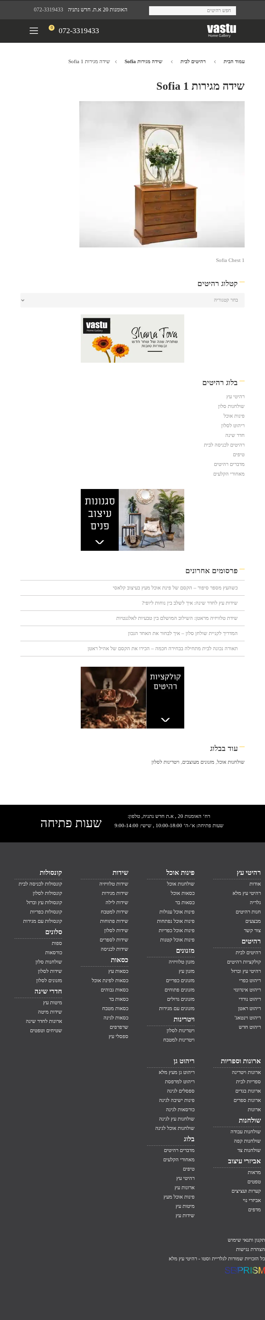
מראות (254, 1172)
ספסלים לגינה (181, 1091)
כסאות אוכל (183, 893)
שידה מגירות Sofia (144, 61)
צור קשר (252, 930)
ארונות (254, 1109)
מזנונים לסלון (49, 980)
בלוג (189, 1139)
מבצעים (253, 921)
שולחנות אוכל (231, 762)
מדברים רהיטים (229, 464)
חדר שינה (235, 435)
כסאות (119, 960)
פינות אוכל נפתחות (176, 921)
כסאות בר (185, 902)
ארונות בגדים (248, 1091)
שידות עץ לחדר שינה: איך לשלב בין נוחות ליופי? (190, 603)
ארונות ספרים (247, 1100)
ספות (57, 943)
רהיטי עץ (235, 396)
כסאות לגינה (116, 1017)
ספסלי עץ (118, 1036)
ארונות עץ (185, 1187)
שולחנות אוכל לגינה (175, 1128)
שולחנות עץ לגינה (177, 1119)
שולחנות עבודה (245, 1131)
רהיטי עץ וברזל (246, 971)
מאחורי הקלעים (229, 474)
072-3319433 (48, 9)
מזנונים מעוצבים (198, 762)
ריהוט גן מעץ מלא (177, 1072)
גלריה (255, 902)
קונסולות (51, 872)
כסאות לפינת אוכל (110, 980)
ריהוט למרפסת (180, 1081)
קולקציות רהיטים (244, 962)
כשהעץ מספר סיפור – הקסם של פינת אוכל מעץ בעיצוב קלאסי (175, 587)
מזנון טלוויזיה (182, 962)
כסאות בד (118, 999)
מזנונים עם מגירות (177, 1008)
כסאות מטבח (115, 1008)
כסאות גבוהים (114, 990)
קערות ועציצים (246, 1191)
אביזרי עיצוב (244, 1161)
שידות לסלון (116, 930)
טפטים (254, 1181)
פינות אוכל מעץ (179, 1197)
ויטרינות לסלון (165, 762)
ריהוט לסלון (233, 425)
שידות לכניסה (114, 949)
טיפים (239, 454)
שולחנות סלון (231, 406)
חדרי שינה (48, 991)
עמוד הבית (234, 61)
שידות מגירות (115, 893)
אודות (255, 884)
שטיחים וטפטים (46, 1030)
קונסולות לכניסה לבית (40, 884)
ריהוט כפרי (250, 980)
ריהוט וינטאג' (248, 1017)
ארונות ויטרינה (246, 1072)
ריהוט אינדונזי (247, 990)
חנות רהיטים (248, 912)
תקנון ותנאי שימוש (246, 1240)
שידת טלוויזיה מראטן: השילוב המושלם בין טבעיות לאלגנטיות (177, 618)
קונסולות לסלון (47, 893)
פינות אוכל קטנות (177, 939)
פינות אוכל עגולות (177, 912)
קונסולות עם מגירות (42, 921)
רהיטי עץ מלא (247, 893)
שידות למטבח (114, 912)
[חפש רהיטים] (157, 9)
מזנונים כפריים (180, 980)
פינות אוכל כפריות (177, 930)
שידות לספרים (114, 939)
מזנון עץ (187, 971)
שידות (120, 872)
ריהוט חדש (250, 1027)
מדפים (254, 1209)
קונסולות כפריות (46, 912)
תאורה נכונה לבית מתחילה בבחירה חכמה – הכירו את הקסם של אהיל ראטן (163, 648)
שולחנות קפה (247, 1141)
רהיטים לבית (193, 61)
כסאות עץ (118, 971)
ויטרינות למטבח (179, 1040)
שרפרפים (119, 1027)
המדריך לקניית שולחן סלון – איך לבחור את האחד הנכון (183, 633)
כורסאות (53, 952)
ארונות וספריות (241, 1061)
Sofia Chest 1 (230, 260)
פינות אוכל (234, 416)
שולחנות (250, 1120)
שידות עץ (185, 1215)
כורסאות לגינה (180, 1109)
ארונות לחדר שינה (44, 1021)
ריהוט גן (184, 1061)
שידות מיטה (50, 1012)
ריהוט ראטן (249, 1008)
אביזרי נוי (252, 1200)
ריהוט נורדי (250, 999)
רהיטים (251, 941)
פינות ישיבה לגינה (177, 1100)
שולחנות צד (249, 1150)
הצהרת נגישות (250, 1249)
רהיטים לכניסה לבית (224, 445)
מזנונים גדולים (181, 999)
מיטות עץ (52, 1002)
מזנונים (185, 950)
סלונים (53, 932)
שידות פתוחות (114, 921)
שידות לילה (117, 902)
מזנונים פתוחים (180, 990)
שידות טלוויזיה (113, 884)
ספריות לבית (248, 1081)
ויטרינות (184, 1019)
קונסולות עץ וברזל (44, 902)
